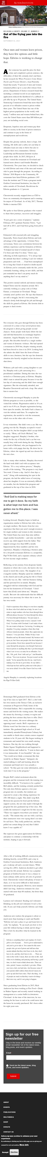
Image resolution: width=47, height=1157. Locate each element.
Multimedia (8, 1117)
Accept (5, 1152)
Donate (6, 1127)
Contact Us (8, 1132)
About (6, 1102)
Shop (5, 1122)
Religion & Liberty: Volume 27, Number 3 (21, 32)
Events (6, 1107)
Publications (9, 1112)
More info (24, 1144)
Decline (14, 1152)
